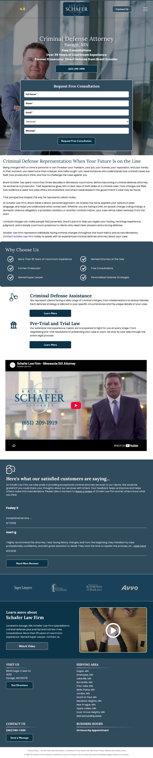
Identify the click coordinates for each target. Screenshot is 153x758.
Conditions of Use (73, 750)
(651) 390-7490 (16, 730)
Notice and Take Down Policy (92, 750)
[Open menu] (145, 9)
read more (139, 546)
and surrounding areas (88, 715)
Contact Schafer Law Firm (18, 236)
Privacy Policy (32, 750)
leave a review (83, 491)
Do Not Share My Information (52, 750)
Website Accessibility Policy (115, 750)
